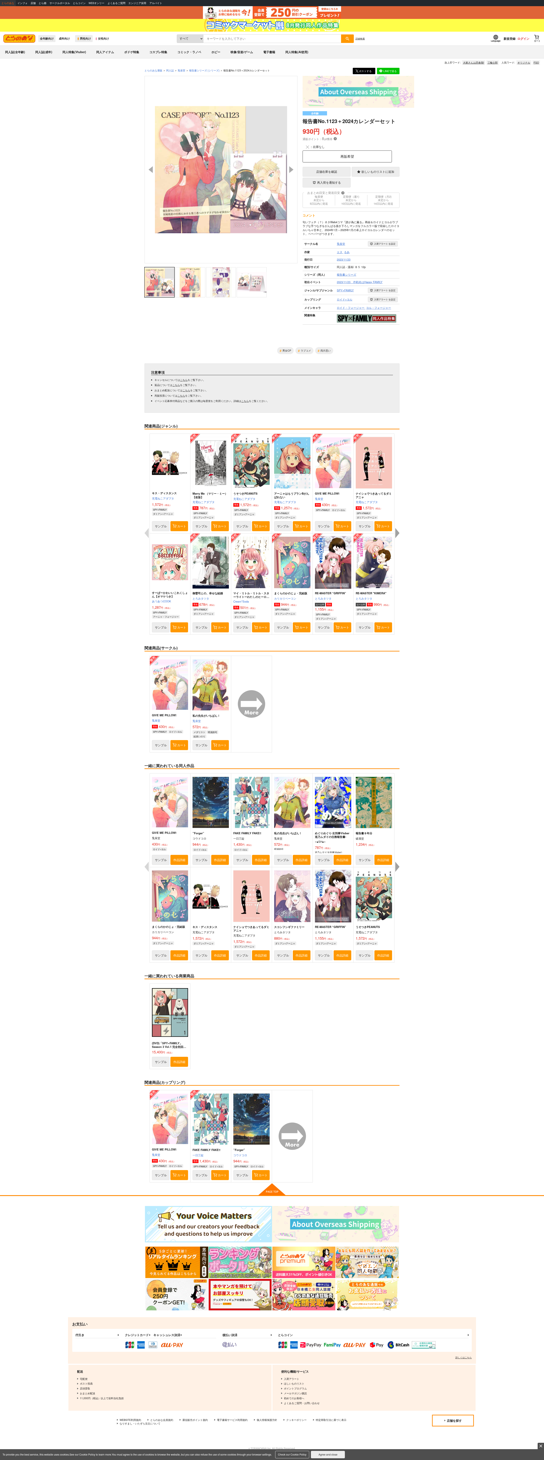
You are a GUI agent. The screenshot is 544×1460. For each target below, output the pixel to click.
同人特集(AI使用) (296, 52)
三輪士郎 (492, 62)
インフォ (22, 3)
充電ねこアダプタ (163, 498)
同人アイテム (105, 52)
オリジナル (523, 62)
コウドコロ (240, 1155)
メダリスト (199, 732)
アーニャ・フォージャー (166, 616)
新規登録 (510, 38)
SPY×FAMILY (160, 509)
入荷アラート (384, 243)
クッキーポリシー (296, 1420)
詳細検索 (360, 38)
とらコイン (79, 3)
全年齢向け (47, 38)
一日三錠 (198, 1155)
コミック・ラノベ (189, 52)
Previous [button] (150, 169)
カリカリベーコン (285, 598)
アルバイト (155, 3)
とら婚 (42, 3)
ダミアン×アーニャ (163, 513)
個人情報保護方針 (267, 1420)
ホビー (215, 52)
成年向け (64, 38)
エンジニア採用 (137, 3)
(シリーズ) (204, 70)
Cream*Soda (241, 601)
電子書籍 (269, 52)
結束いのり (199, 736)
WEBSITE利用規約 (130, 1420)
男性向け (85, 38)
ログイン (523, 38)
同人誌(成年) (43, 52)
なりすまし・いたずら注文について (140, 1423)
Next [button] (291, 169)
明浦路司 (212, 732)
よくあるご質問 (116, 3)
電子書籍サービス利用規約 (232, 1420)
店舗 (33, 3)
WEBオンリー (96, 3)
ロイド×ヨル (338, 510)
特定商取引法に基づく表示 (331, 1420)
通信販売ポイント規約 (195, 1420)
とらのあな (7, 3)
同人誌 (170, 70)
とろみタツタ (201, 598)
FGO (536, 62)
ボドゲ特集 (131, 52)
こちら (184, 380)
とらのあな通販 (153, 70)
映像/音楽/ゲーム (242, 52)
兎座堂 (319, 499)
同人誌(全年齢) (15, 52)
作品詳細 (179, 860)
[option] (221, 169)
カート (181, 526)
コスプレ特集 (158, 52)
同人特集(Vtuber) (74, 52)
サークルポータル (60, 3)
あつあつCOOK (161, 601)
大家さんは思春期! (473, 62)
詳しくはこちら (463, 1357)
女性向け (103, 38)
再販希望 (347, 156)
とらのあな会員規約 (161, 1420)
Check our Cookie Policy (292, 1454)
